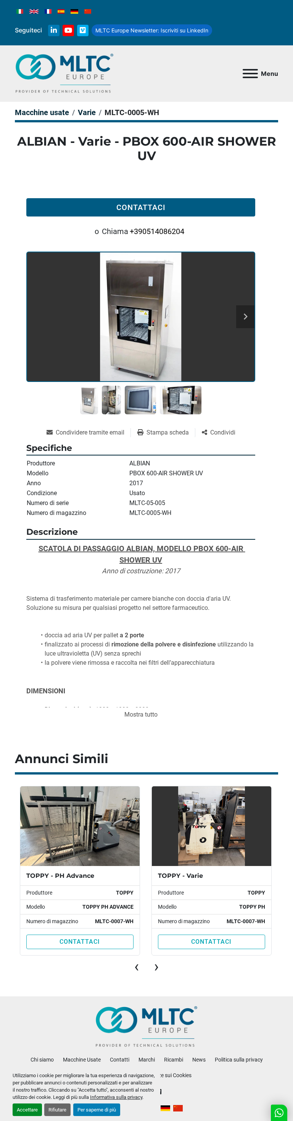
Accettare (27, 1110)
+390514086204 (157, 231)
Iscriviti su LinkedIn (151, 30)
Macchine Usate (82, 1060)
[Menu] (250, 73)
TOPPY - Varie (48, 875)
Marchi (146, 1060)
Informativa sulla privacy (116, 1097)
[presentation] (136, 966)
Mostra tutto (141, 714)
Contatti (119, 1060)
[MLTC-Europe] (146, 1026)
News (199, 1060)
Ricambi (173, 1060)
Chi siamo (42, 1060)
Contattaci (141, 207)
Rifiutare (57, 1110)
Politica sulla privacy (239, 1060)
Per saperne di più (96, 1110)
